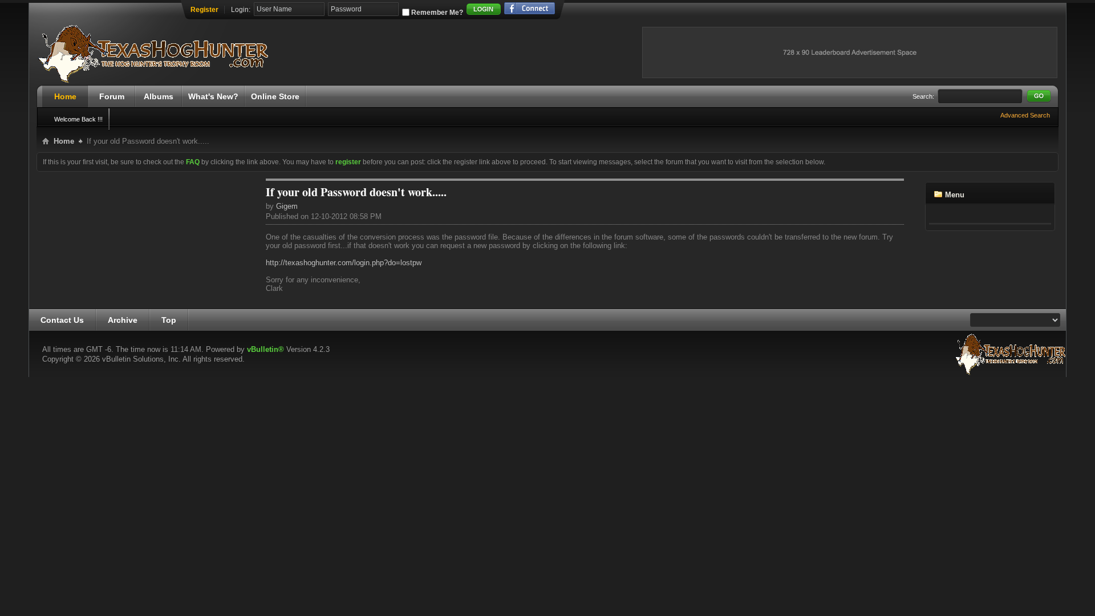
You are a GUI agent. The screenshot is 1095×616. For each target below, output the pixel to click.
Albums (158, 96)
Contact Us (62, 320)
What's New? (213, 96)
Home (65, 96)
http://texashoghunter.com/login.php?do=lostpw (343, 262)
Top (168, 320)
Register (204, 10)
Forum (111, 96)
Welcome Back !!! (78, 119)
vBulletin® (265, 349)
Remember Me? (436, 13)
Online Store (275, 96)
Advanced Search (1025, 115)
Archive (122, 320)
